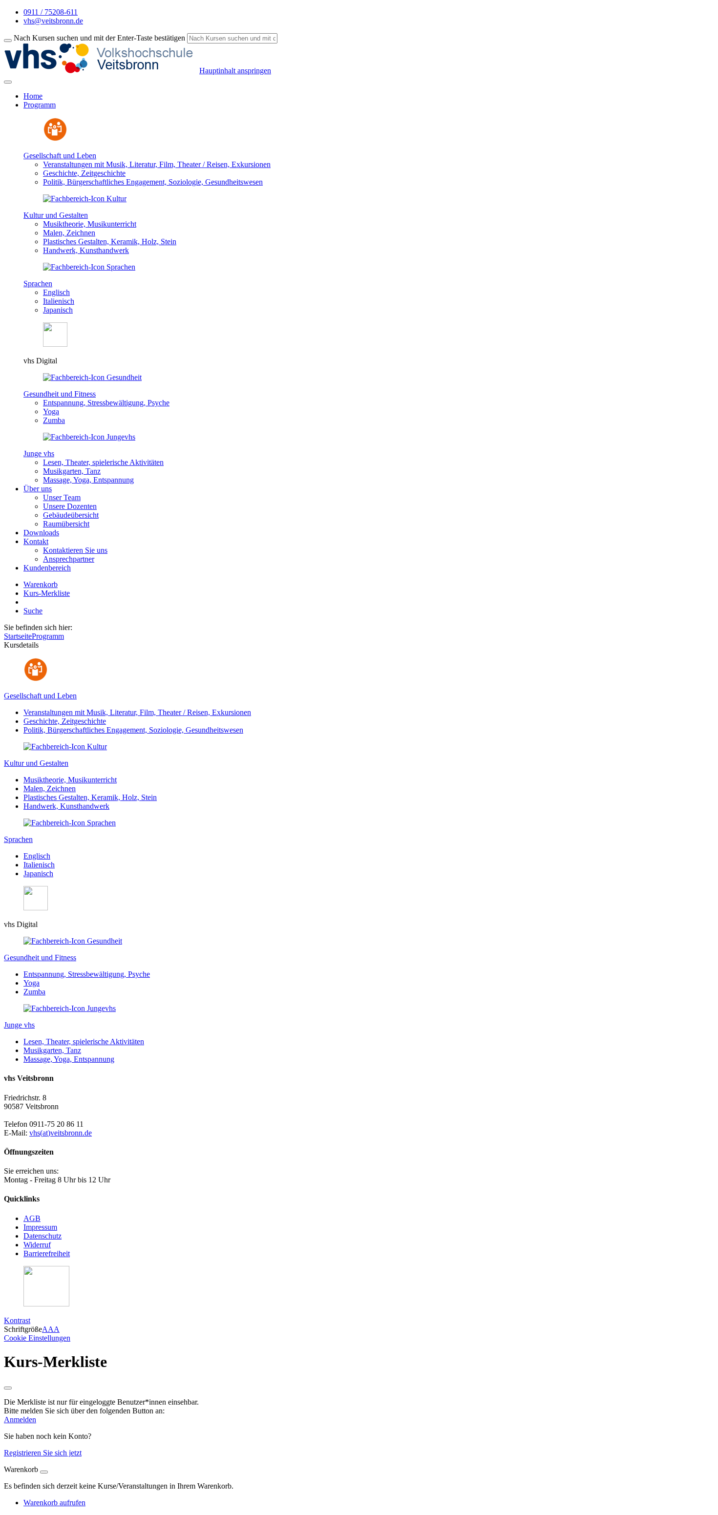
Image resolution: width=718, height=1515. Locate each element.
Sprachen (37, 283)
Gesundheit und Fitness (59, 394)
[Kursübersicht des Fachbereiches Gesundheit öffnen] (92, 377)
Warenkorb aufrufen (54, 1502)
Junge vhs (38, 453)
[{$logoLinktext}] (101, 70)
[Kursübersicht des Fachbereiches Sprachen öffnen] (89, 267)
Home (32, 96)
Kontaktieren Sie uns (75, 550)
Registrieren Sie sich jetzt (43, 1453)
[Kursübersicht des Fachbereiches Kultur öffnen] (85, 198)
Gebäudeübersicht (71, 515)
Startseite (18, 636)
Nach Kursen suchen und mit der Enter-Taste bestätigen (99, 38)
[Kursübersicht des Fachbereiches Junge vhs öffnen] (89, 437)
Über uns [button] (37, 488)
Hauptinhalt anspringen (235, 70)
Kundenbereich (47, 568)
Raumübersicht (66, 524)
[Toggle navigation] (8, 82)
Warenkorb (40, 584)
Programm (48, 636)
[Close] (44, 1472)
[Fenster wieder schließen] (8, 1388)
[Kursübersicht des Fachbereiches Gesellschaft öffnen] (55, 139)
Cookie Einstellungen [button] (37, 1338)
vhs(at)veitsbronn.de (60, 1133)
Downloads (41, 532)
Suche (32, 611)
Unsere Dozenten (70, 506)
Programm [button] (39, 105)
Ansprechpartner (68, 559)
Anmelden (20, 1419)
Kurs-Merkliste (46, 593)
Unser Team (62, 497)
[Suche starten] (8, 40)
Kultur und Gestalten (55, 215)
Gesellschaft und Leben (59, 155)
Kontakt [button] (35, 541)
